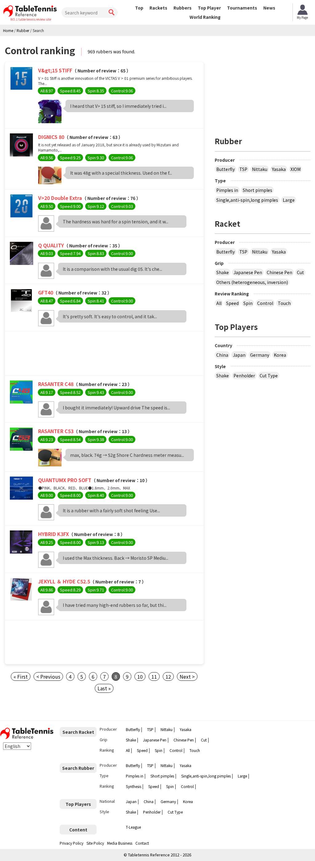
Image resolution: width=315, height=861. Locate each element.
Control (265, 303)
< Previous (48, 676)
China (222, 355)
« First (21, 676)
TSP (243, 169)
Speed (232, 303)
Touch (284, 303)
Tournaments (242, 8)
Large (289, 200)
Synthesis (133, 786)
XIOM (295, 169)
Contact (142, 843)
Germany (259, 355)
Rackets (158, 8)
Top (139, 8)
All (218, 303)
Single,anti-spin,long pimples (247, 200)
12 (168, 676)
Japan (239, 355)
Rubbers (182, 8)
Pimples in (227, 190)
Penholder (244, 375)
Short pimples (257, 190)
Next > (187, 676)
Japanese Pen (247, 272)
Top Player (209, 8)
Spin (248, 303)
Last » (104, 688)
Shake (222, 272)
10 (140, 676)
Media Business (119, 843)
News (269, 8)
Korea (280, 355)
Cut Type (269, 375)
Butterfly (225, 169)
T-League (133, 827)
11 (154, 676)
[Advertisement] (104, 355)
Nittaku (259, 169)
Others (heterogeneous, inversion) (252, 282)
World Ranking (205, 17)
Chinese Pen (279, 272)
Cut (300, 272)
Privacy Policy (71, 843)
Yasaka (279, 169)
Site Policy (95, 843)
